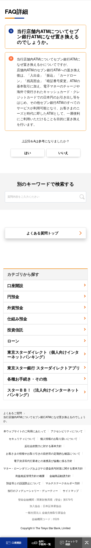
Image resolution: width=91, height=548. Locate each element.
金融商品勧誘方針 (60, 476)
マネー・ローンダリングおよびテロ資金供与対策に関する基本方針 (43, 468)
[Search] (82, 197)
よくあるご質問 (12, 413)
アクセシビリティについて (67, 431)
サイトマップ (71, 490)
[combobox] (45, 191)
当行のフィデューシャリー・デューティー (33, 490)
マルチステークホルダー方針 (63, 483)
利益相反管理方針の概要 (30, 476)
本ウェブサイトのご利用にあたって (25, 431)
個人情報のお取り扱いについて (58, 438)
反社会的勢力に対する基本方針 (43, 446)
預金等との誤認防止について (23, 483)
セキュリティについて (22, 438)
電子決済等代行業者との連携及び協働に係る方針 (43, 461)
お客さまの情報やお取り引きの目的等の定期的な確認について (43, 453)
